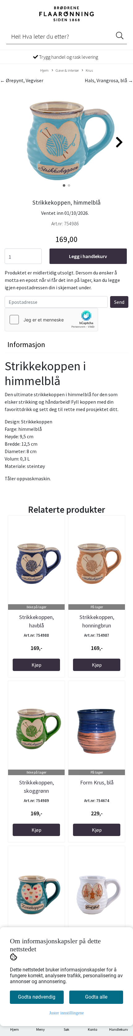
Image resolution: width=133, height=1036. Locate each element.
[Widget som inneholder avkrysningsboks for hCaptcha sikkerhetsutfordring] (51, 319)
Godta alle (96, 997)
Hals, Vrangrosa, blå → (109, 80)
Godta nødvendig (36, 997)
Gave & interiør (67, 70)
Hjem (44, 70)
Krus (89, 70)
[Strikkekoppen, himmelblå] (66, 139)
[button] (64, 185)
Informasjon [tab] (26, 344)
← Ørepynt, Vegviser (21, 80)
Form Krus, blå (97, 782)
